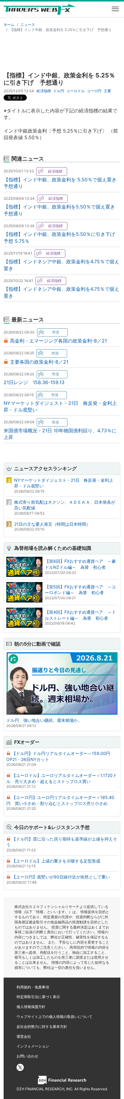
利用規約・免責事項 (33, 987)
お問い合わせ (27, 1056)
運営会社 (24, 1036)
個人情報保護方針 (31, 1006)
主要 (107, 91)
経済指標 (43, 91)
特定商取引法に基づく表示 (38, 996)
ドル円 (58, 91)
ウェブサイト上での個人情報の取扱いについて (54, 1016)
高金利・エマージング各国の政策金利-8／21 (58, 341)
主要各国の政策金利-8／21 (39, 362)
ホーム (9, 24)
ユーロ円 (94, 91)
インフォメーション (33, 1046)
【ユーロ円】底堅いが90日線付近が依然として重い (61, 876)
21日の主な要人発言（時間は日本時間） (52, 524)
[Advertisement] (62, 50)
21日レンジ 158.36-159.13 (34, 382)
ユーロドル (76, 91)
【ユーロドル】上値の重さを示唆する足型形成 (56, 860)
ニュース (27, 24)
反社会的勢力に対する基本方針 (42, 1026)
